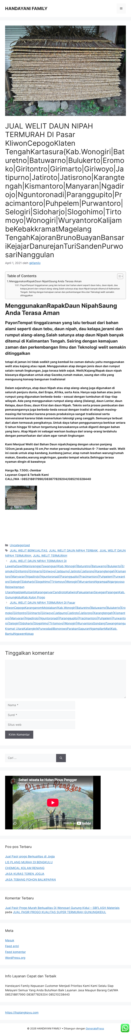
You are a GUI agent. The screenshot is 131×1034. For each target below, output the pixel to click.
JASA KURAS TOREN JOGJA (24, 874)
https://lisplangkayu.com (22, 1012)
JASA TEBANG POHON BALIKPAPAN (30, 879)
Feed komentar (15, 952)
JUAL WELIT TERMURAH (50, 555)
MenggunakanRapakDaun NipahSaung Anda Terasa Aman (45, 281)
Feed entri (12, 946)
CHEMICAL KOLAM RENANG (25, 868)
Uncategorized (20, 545)
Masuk (9, 940)
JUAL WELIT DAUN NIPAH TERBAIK (73, 550)
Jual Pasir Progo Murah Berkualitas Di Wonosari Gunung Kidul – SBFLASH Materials (62, 908)
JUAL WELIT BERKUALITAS (28, 550)
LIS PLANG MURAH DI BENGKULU (29, 862)
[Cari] (61, 758)
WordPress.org (15, 957)
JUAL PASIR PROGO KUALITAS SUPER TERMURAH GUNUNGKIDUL (59, 912)
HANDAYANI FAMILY (26, 8)
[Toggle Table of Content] (118, 276)
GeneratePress (95, 1028)
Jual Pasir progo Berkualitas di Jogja (30, 856)
